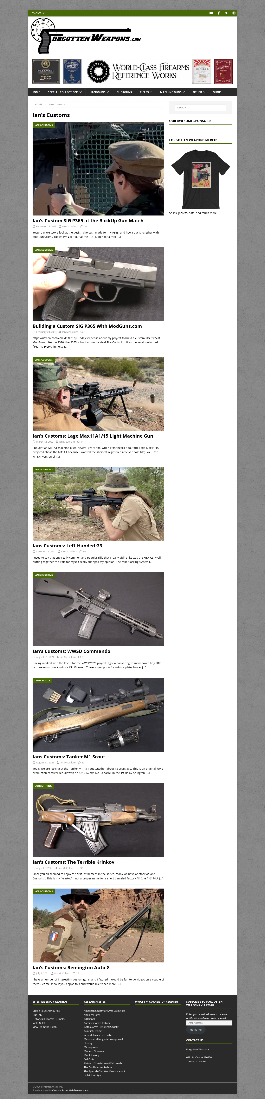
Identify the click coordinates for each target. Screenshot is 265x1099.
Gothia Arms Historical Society (101, 1027)
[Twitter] (226, 13)
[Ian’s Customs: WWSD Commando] (98, 609)
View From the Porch (45, 1027)
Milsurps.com (91, 1047)
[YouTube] (211, 13)
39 (83, 762)
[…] (119, 237)
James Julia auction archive (99, 1035)
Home (36, 92)
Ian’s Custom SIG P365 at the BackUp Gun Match (88, 220)
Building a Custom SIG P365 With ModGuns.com (87, 326)
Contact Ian (38, 13)
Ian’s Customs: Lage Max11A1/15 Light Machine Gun (93, 436)
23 (83, 657)
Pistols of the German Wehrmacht (103, 1063)
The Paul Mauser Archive (98, 1067)
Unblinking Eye (92, 1075)
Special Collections (63, 92)
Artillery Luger (92, 1015)
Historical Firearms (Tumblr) (49, 1019)
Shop (217, 92)
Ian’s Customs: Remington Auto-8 (71, 967)
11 (82, 441)
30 (84, 551)
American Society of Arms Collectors (104, 1010)
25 (77, 973)
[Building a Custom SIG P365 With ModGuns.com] (98, 284)
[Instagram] (233, 13)
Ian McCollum (70, 226)
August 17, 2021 (45, 762)
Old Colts (89, 1059)
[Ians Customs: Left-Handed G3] (98, 504)
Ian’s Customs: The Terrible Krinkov (73, 862)
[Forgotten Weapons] (86, 53)
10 (85, 226)
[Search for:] (200, 107)
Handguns (98, 92)
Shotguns (124, 92)
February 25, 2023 (46, 226)
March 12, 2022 (44, 441)
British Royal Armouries (46, 1010)
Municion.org (91, 1055)
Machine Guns (171, 92)
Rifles (144, 92)
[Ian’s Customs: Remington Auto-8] (98, 925)
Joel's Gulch (39, 1023)
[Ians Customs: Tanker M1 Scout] (98, 715)
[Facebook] (218, 13)
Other (197, 92)
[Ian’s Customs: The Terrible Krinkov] (98, 820)
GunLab (37, 1015)
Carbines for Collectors (97, 1023)
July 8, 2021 (42, 973)
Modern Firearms (94, 1051)
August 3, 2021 (44, 868)
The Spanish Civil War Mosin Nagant (104, 1071)
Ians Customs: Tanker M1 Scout (69, 756)
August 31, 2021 (45, 657)
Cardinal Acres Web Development (70, 1090)
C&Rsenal (89, 1019)
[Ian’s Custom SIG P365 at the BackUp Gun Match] (98, 168)
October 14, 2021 (45, 551)
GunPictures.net (93, 1031)
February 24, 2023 (46, 332)
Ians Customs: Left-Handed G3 (67, 545)
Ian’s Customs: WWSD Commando (71, 651)
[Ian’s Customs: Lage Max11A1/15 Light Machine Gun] (98, 394)
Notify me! (196, 1029)
